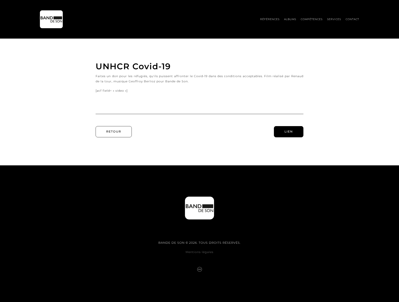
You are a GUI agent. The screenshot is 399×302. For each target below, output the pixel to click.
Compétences (312, 19)
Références (270, 19)
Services (334, 19)
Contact (352, 19)
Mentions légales (199, 252)
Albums (290, 19)
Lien (288, 131)
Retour (113, 131)
